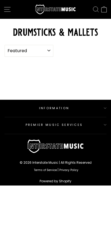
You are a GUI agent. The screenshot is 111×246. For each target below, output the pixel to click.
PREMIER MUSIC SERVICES (54, 125)
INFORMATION (54, 108)
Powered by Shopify (55, 181)
